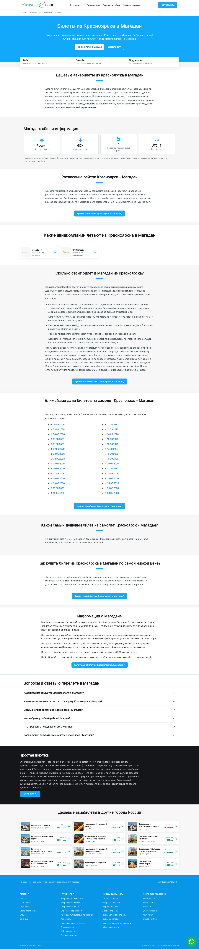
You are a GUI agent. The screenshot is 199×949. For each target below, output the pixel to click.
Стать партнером (28, 911)
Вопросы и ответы (110, 907)
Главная (23, 13)
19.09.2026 (112, 458)
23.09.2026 (113, 478)
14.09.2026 (113, 434)
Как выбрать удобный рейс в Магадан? (47, 718)
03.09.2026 (59, 453)
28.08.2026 (59, 424)
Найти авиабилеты (167, 882)
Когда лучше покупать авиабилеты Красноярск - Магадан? (59, 735)
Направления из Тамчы (71, 907)
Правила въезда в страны (114, 915)
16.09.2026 (112, 444)
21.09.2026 (112, 468)
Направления (76, 5)
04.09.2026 (59, 458)
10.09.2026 (58, 488)
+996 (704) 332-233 (152, 907)
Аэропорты (66, 919)
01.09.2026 (58, 444)
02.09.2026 (59, 449)
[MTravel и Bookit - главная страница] (38, 5)
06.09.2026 (59, 468)
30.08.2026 (59, 434)
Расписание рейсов (111, 5)
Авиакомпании (93, 5)
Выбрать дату (114, 47)
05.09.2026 (59, 463)
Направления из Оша (70, 902)
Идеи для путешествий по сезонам (77, 915)
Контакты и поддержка (154, 894)
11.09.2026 (58, 493)
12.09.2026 (112, 424)
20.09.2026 (113, 463)
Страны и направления (71, 911)
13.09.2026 (112, 429)
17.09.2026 (112, 449)
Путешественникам (131, 5)
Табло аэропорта (69, 931)
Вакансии (24, 919)
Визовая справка (110, 911)
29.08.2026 (59, 429)
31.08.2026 (58, 439)
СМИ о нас (25, 907)
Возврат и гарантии (111, 902)
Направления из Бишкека (72, 898)
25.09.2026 (113, 488)
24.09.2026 (113, 483)
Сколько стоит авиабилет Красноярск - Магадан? (53, 709)
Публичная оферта (110, 927)
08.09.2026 (59, 478)
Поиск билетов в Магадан (90, 47)
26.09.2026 (113, 493)
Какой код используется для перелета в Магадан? (54, 692)
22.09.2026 (113, 473)
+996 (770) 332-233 (152, 902)
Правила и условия (111, 919)
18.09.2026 (112, 453)
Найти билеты (167, 5)
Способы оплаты (110, 898)
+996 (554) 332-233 (152, 898)
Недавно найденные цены (73, 923)
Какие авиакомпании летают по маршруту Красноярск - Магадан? (63, 701)
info (150, 919)
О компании (25, 902)
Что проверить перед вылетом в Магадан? (49, 726)
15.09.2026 (112, 439)
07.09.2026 (59, 473)
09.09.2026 (59, 483)
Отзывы (23, 915)
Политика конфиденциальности (116, 923)
